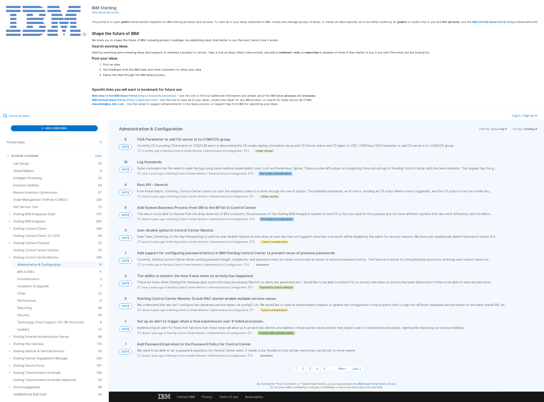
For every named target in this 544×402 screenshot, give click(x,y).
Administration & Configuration (223, 150)
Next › (342, 368)
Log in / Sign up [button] (523, 115)
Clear (98, 156)
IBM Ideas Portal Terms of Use (376, 383)
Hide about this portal (105, 12)
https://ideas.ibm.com (142, 100)
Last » (357, 368)
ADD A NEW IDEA (56, 128)
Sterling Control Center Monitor (182, 150)
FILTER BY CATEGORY (25, 156)
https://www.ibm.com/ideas (157, 95)
